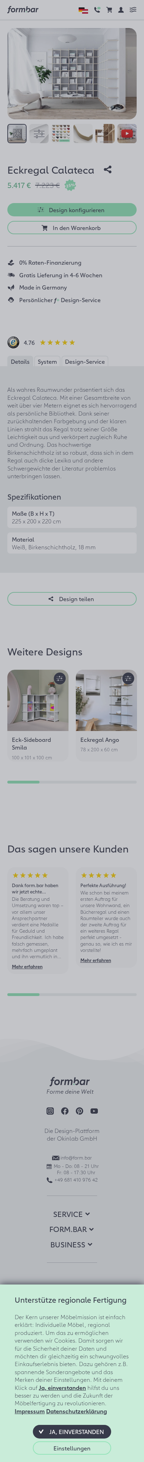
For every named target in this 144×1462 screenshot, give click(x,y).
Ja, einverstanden (62, 1387)
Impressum (30, 1411)
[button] (72, 1431)
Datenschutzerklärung (76, 1411)
